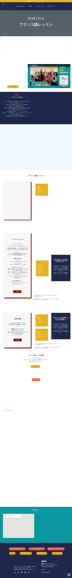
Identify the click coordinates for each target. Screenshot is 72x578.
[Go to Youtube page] (22, 572)
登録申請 (17, 212)
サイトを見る (13, 86)
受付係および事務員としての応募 (17, 548)
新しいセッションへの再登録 (26, 553)
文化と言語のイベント (51, 6)
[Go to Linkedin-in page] (28, 572)
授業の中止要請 (57, 553)
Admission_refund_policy (45, 572)
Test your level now (9, 410)
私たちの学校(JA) (19, 6)
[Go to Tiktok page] (19, 572)
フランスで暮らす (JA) (39, 6)
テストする (35, 366)
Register (36, 379)
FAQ (42, 569)
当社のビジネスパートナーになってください (56, 548)
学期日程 (30, 6)
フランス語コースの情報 (41, 553)
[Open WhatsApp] (69, 575)
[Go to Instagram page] (15, 572)
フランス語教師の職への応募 (37, 548)
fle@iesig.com (51, 566)
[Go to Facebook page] (25, 572)
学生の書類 (12, 553)
